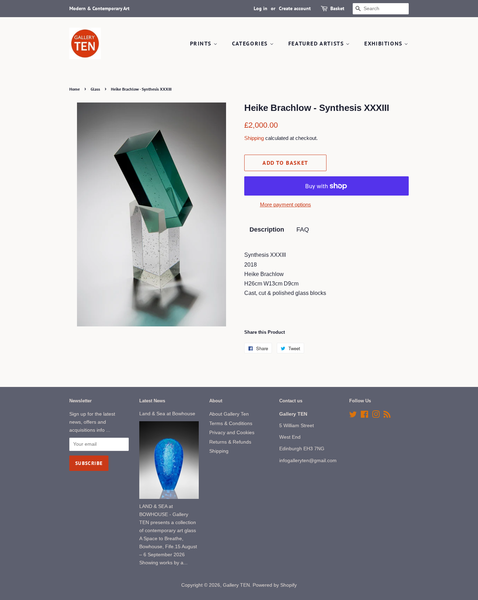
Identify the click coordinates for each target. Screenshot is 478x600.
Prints (201, 43)
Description (266, 229)
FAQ (302, 229)
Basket (337, 8)
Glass (95, 89)
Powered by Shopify (275, 585)
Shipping (254, 138)
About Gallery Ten (229, 414)
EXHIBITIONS (384, 43)
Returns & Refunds (230, 442)
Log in (260, 8)
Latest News (152, 400)
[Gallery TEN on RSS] (387, 415)
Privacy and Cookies (231, 432)
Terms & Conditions (230, 423)
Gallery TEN (236, 585)
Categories (251, 43)
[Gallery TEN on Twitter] (353, 415)
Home (74, 89)
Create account (295, 8)
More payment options (285, 204)
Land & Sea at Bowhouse (167, 413)
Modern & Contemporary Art (99, 8)
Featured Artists (317, 43)
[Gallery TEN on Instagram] (376, 415)
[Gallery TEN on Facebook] (364, 415)
